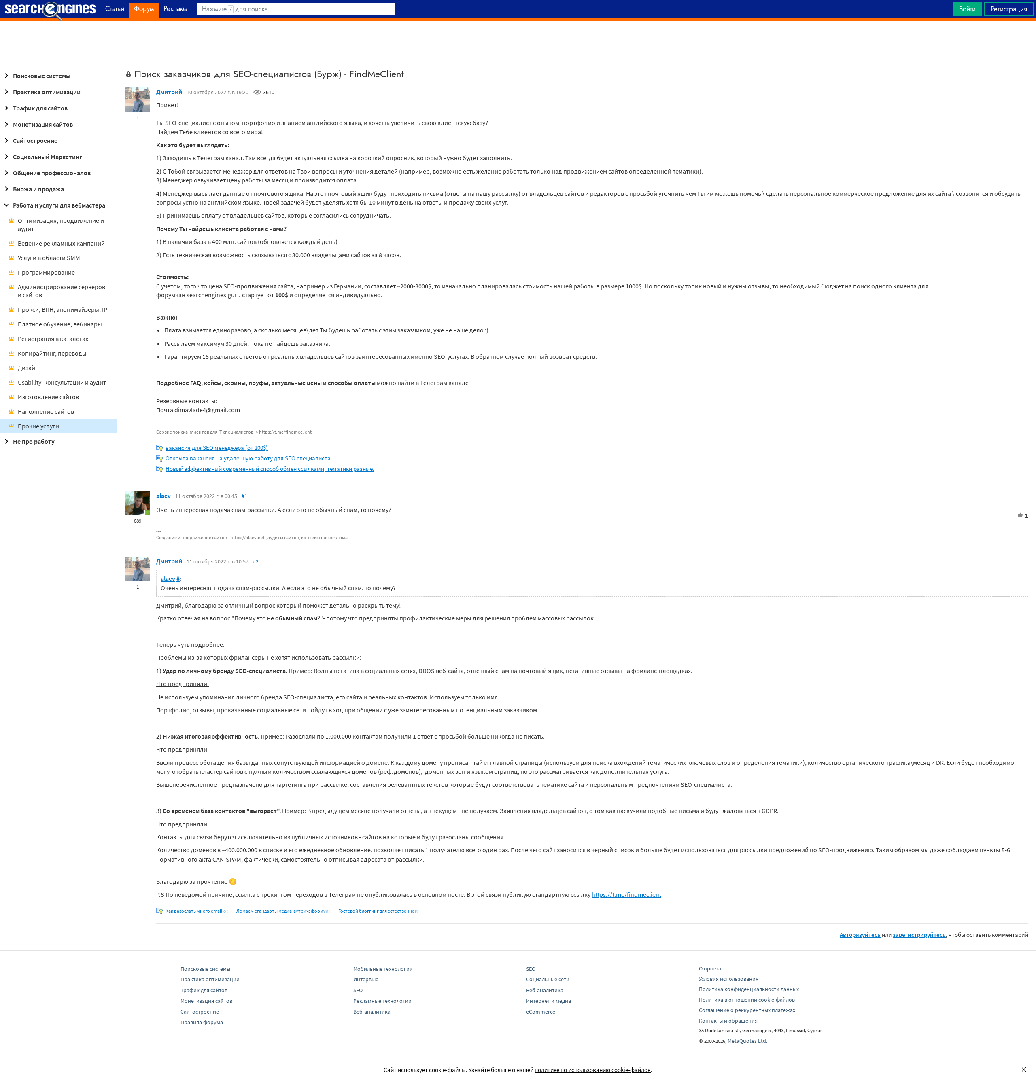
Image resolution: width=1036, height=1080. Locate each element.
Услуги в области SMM (49, 258)
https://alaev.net (247, 537)
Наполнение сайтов (46, 411)
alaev (163, 495)
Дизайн (28, 368)
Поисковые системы (41, 76)
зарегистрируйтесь (919, 934)
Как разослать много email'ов (197, 911)
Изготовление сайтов (48, 397)
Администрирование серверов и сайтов (61, 291)
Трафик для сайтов (40, 108)
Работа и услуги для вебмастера (59, 205)
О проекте (711, 968)
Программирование (46, 272)
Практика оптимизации (47, 92)
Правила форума (201, 1022)
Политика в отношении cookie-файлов (747, 999)
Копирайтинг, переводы (52, 353)
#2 (256, 561)
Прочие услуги (38, 426)
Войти (967, 9)
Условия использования (728, 979)
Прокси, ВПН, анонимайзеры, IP (62, 309)
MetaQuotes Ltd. (747, 1040)
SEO (358, 990)
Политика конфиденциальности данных (749, 989)
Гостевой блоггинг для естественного (378, 911)
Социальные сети (547, 979)
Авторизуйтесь (860, 934)
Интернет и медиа (548, 1000)
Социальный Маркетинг (47, 156)
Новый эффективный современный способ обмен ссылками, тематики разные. (270, 468)
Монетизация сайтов (43, 124)
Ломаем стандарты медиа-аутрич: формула (283, 911)
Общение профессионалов (52, 173)
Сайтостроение (35, 140)
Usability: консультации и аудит (62, 382)
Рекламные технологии (382, 1000)
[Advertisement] (518, 41)
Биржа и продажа (38, 189)
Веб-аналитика (372, 1011)
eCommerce (540, 1011)
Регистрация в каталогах (53, 339)
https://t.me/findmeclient (285, 432)
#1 (244, 496)
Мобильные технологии (383, 968)
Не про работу (34, 441)
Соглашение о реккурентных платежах (747, 1010)
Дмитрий (169, 92)
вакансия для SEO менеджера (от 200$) (217, 447)
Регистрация (1009, 9)
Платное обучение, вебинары (60, 324)
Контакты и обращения (728, 1020)
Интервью (365, 979)
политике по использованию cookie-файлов (593, 1070)
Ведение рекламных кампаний (61, 243)
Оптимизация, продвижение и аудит (61, 224)
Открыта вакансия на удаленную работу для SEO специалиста (248, 458)
